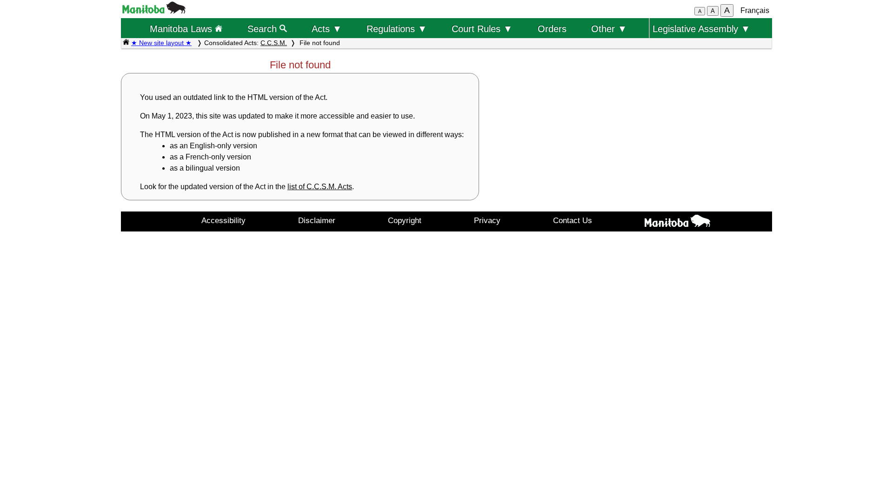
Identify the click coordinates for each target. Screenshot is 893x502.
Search (263, 28)
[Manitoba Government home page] (677, 222)
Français (754, 10)
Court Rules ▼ (482, 28)
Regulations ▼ (397, 28)
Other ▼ (609, 28)
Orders (552, 28)
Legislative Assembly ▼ (701, 28)
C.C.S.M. (273, 42)
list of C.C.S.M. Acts (319, 187)
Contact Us (572, 220)
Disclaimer (316, 220)
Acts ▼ (327, 28)
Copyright (404, 220)
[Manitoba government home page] (154, 11)
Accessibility (223, 220)
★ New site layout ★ (161, 42)
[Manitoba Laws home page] (126, 42)
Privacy (487, 220)
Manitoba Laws (182, 28)
